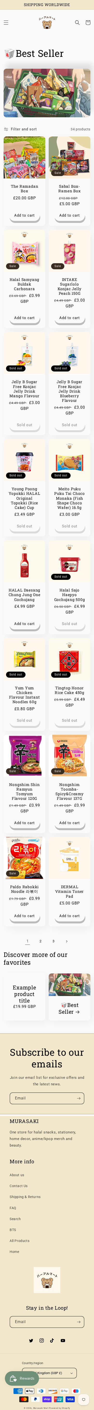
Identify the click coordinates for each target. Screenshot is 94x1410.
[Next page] (66, 941)
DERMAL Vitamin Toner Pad (69, 891)
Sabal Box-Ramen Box (69, 188)
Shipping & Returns (25, 1197)
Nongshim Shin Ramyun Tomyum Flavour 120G (24, 791)
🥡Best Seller (69, 1008)
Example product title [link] (24, 994)
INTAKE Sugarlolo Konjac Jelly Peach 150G (69, 286)
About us (17, 1175)
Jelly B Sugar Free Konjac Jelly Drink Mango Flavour (24, 389)
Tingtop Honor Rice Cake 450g (69, 690)
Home (14, 1252)
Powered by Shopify (59, 1408)
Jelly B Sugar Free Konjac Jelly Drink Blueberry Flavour (69, 391)
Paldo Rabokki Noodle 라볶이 (24, 889)
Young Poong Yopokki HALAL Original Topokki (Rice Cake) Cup (24, 498)
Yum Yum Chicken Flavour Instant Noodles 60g (24, 695)
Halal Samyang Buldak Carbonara (24, 284)
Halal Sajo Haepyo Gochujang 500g (69, 595)
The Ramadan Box (24, 188)
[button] (6, 22)
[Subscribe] (78, 1098)
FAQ (13, 1208)
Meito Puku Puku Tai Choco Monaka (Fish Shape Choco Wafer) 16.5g (69, 498)
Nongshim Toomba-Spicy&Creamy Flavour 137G (69, 791)
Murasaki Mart (41, 1408)
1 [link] (28, 941)
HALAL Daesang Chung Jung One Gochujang (24, 595)
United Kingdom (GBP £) (44, 1373)
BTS (13, 1230)
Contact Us (19, 1186)
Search (15, 1219)
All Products (19, 1241)
